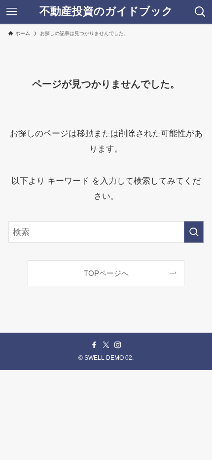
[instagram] (117, 345)
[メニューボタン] (12, 12)
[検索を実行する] (194, 232)
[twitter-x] (106, 345)
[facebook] (94, 345)
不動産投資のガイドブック (106, 11)
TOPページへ (106, 273)
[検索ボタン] (200, 12)
